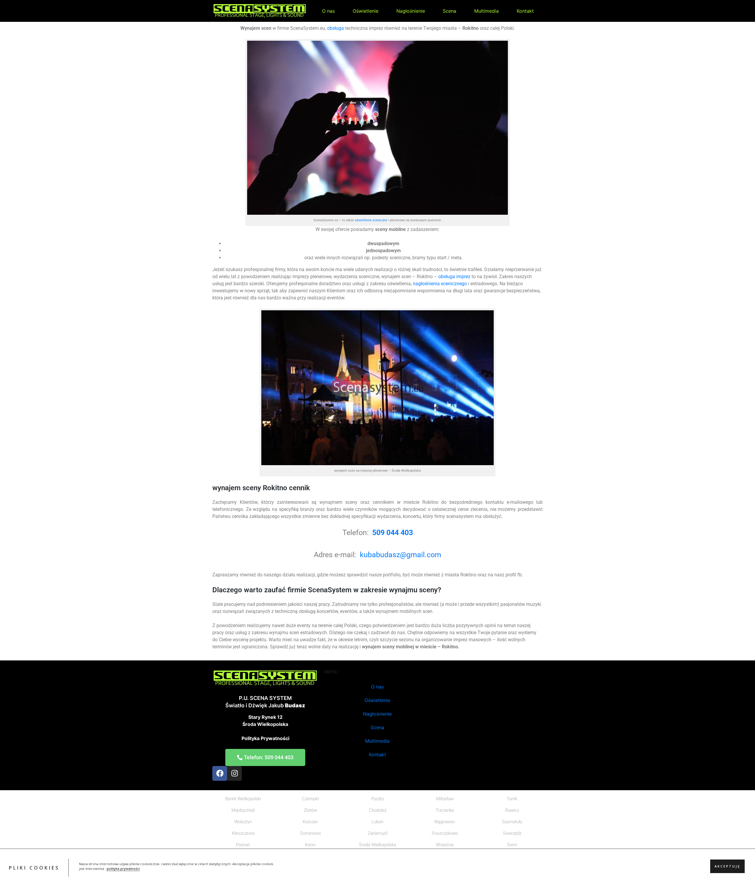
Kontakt (525, 11)
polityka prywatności (123, 869)
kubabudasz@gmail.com (400, 554)
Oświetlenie (365, 11)
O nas (328, 11)
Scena (449, 11)
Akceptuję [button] (727, 867)
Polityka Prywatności (265, 738)
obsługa (335, 28)
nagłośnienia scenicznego (440, 283)
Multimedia (486, 11)
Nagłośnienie (410, 11)
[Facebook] (219, 773)
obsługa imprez (453, 276)
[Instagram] (234, 773)
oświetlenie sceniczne (371, 220)
